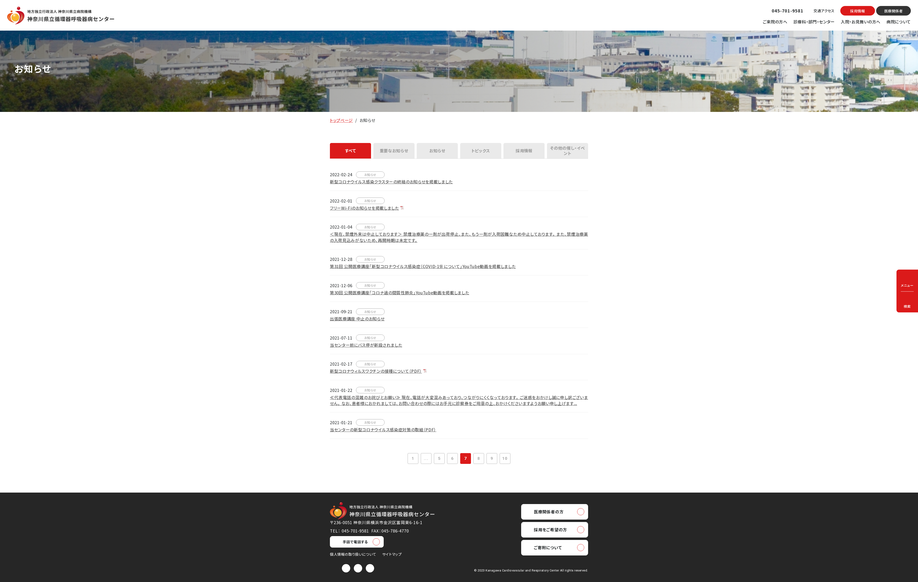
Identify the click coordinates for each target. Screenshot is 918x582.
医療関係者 (893, 10)
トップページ (341, 120)
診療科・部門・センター (814, 22)
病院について (898, 22)
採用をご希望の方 (550, 530)
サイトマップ (392, 554)
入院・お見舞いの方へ (860, 22)
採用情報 (857, 10)
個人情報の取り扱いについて (353, 554)
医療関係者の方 (548, 512)
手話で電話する (355, 541)
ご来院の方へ (775, 22)
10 (505, 458)
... (426, 458)
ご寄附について (548, 547)
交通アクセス (824, 10)
